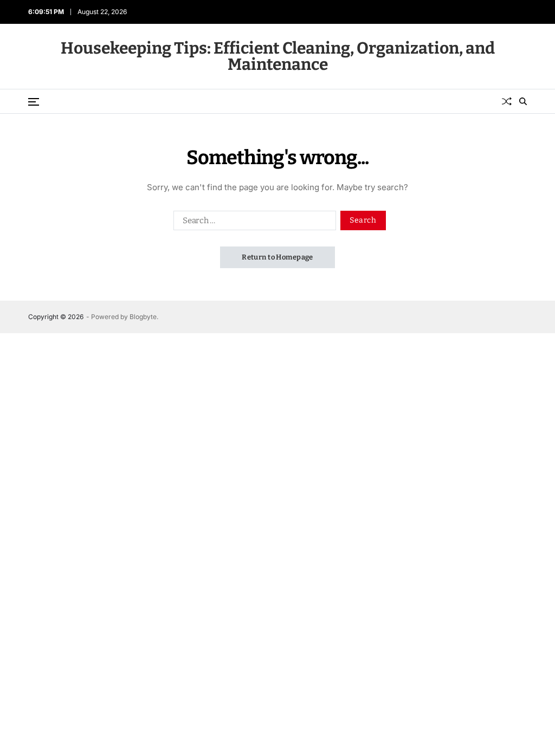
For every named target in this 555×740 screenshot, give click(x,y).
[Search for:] (252, 223)
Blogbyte (143, 317)
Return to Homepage (277, 257)
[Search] (523, 101)
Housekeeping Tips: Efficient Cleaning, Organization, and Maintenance (278, 56)
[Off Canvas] (33, 102)
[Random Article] (507, 101)
